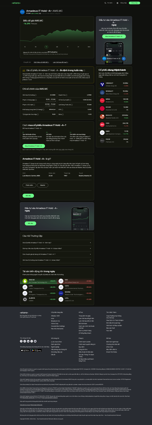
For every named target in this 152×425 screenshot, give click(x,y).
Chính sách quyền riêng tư (87, 344)
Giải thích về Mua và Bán (114, 325)
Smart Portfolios (111, 352)
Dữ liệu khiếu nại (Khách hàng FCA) (86, 360)
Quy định (81, 347)
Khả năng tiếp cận (56, 352)
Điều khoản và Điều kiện (29, 397)
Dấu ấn (53, 354)
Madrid (42, 185)
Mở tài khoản (83, 323)
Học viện (61, 149)
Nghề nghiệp (55, 347)
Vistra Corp (54, 323)
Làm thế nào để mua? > (60, 62)
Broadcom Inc (55, 321)
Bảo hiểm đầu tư (111, 349)
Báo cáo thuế (110, 328)
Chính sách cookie (84, 342)
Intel (52, 318)
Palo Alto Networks (57, 328)
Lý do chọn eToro (56, 342)
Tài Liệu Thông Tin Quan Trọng (86, 355)
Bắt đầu (28, 195)
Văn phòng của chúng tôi (59, 349)
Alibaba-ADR (55, 316)
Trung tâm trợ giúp (84, 316)
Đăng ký (25, 52)
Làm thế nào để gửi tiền (86, 318)
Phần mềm (29, 185)
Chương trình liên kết (113, 344)
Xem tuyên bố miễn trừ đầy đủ (50, 397)
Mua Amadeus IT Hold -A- (114, 36)
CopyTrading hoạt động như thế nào (113, 317)
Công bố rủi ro (83, 349)
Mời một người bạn (112, 342)
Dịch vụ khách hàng (85, 330)
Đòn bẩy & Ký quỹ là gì (113, 323)
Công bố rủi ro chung (25, 405)
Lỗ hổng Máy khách (85, 333)
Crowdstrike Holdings (58, 326)
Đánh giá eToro (55, 344)
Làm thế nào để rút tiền (86, 321)
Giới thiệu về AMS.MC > (41, 62)
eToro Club (109, 347)
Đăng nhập (123, 3)
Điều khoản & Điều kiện (86, 352)
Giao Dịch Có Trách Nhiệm (114, 320)
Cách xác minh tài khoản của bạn (86, 327)
